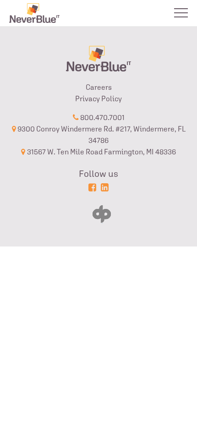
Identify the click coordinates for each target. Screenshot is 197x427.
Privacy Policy (98, 98)
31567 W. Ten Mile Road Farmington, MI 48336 (101, 152)
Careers (99, 87)
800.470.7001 (102, 117)
